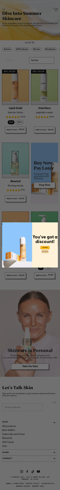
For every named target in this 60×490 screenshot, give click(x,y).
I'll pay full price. (45, 251)
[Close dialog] (2, 224)
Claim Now (45, 247)
